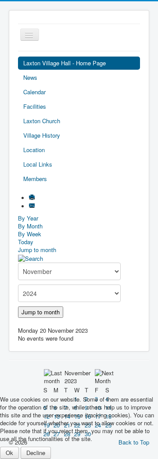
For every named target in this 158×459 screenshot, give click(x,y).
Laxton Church (41, 121)
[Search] (30, 257)
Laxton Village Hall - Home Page (64, 63)
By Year (28, 218)
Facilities (34, 106)
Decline (35, 452)
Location (34, 150)
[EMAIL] (32, 206)
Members (35, 178)
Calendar (34, 92)
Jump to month (37, 250)
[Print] (32, 198)
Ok (9, 452)
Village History (41, 135)
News (30, 77)
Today (25, 242)
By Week (29, 234)
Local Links (37, 164)
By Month (30, 226)
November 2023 (77, 377)
